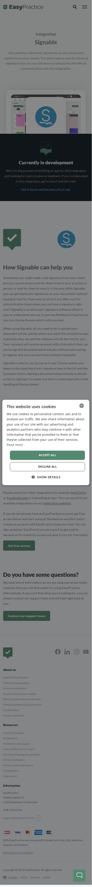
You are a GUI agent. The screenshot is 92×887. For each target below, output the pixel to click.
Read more (15, 445)
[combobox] (82, 405)
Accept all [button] (47, 455)
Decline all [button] (47, 467)
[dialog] (45, 442)
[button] (46, 477)
